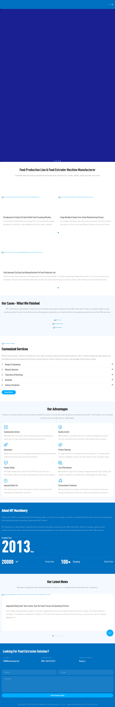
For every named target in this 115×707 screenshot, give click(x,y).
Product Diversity (64, 449)
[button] (56, 232)
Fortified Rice (57, 326)
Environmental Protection (67, 485)
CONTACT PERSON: (86, 658)
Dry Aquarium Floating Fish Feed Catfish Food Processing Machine (27, 217)
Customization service (12, 432)
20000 (7, 561)
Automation (8, 449)
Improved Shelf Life (11, 485)
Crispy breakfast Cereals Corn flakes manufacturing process (82, 217)
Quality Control (63, 432)
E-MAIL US (7, 658)
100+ (66, 561)
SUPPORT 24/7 (46, 658)
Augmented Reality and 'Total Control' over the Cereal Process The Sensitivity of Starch (37, 606)
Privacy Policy (92, 704)
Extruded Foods (57, 322)
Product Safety (9, 467)
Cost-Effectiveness (65, 467)
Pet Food (57, 318)
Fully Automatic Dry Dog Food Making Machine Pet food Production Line (29, 272)
